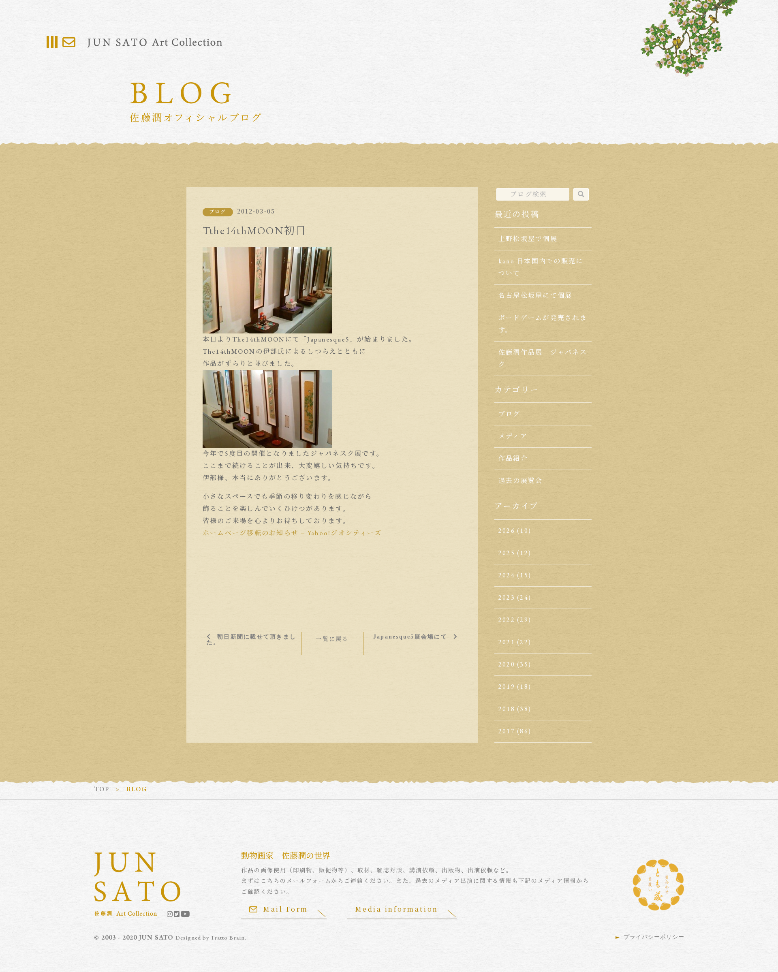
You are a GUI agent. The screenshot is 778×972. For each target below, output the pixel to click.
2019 (506, 686)
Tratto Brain (228, 937)
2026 (506, 530)
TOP (102, 789)
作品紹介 (513, 458)
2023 (506, 597)
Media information (396, 909)
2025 (506, 553)
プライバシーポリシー (654, 936)
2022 (506, 619)
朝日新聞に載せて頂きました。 (251, 639)
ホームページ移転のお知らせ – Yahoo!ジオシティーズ (292, 533)
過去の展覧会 (520, 480)
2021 (506, 642)
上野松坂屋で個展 (528, 239)
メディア (513, 436)
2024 (506, 575)
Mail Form (285, 909)
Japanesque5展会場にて (410, 636)
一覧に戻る (332, 639)
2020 (506, 664)
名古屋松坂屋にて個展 (535, 295)
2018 (506, 709)
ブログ (218, 212)
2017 (506, 731)
